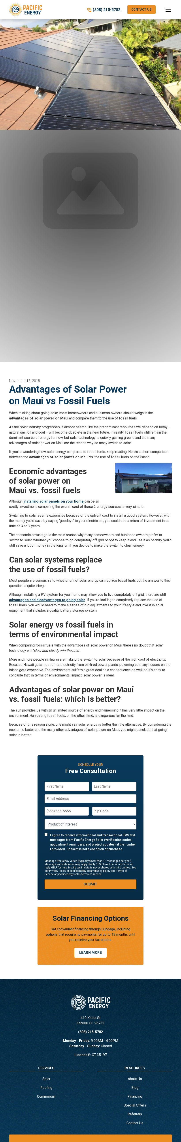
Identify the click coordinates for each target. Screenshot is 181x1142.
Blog (134, 1088)
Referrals (135, 1114)
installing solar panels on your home (53, 501)
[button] (164, 9)
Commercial (46, 1096)
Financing (135, 1096)
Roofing (46, 1088)
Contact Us (141, 9)
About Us (135, 1079)
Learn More (90, 952)
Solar (46, 1079)
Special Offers (135, 1105)
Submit (90, 884)
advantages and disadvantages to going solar (47, 600)
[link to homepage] (25, 9)
